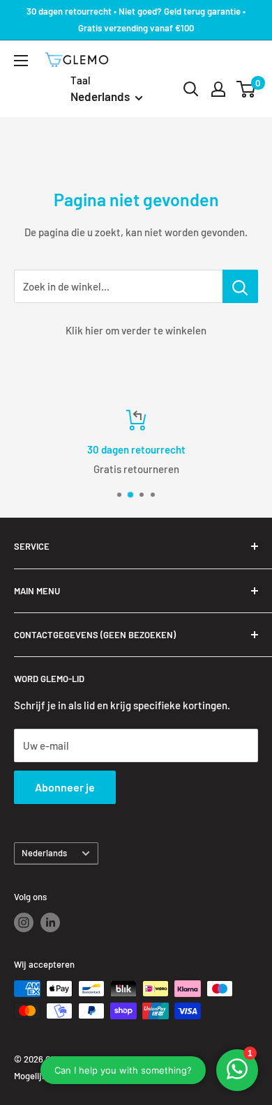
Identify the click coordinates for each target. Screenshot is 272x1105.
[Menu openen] (21, 60)
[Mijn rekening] (218, 89)
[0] (246, 89)
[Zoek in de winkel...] (240, 286)
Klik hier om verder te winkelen (136, 330)
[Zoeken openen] (191, 89)
